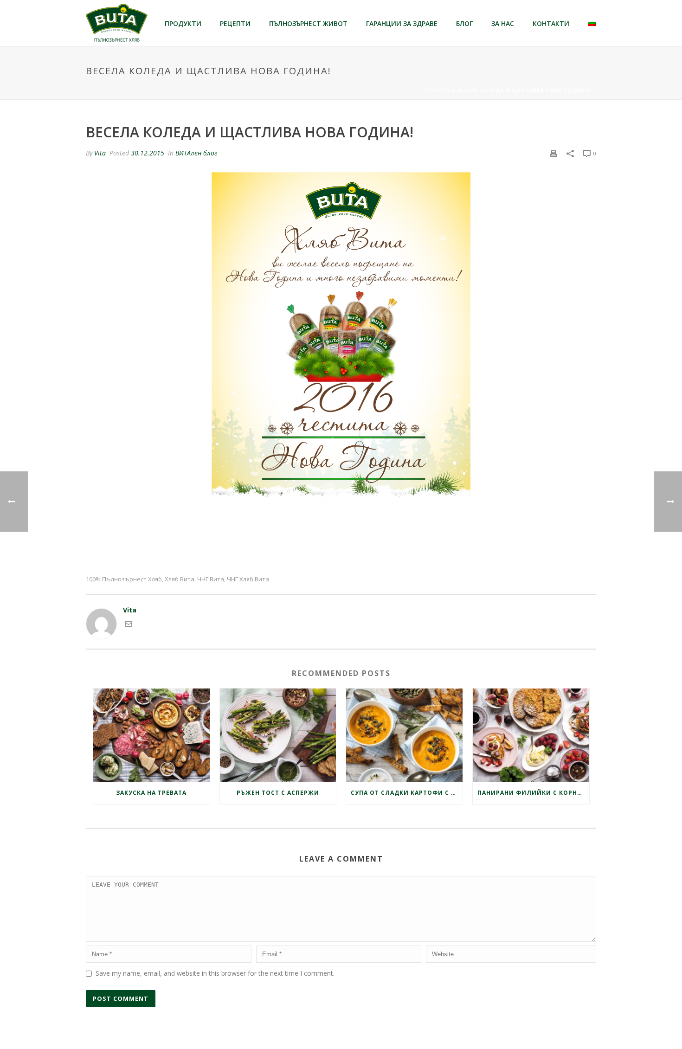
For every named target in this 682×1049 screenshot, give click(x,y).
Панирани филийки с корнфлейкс (533, 793)
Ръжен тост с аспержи (278, 793)
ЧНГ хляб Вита (248, 579)
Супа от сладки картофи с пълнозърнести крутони (407, 793)
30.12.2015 (147, 152)
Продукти (183, 23)
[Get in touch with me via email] (128, 625)
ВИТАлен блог (196, 152)
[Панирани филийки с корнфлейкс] (531, 735)
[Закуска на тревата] (151, 735)
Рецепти (235, 23)
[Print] (553, 153)
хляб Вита (179, 579)
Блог (464, 23)
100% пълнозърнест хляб (124, 579)
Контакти (551, 23)
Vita (100, 152)
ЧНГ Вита (210, 579)
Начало (438, 90)
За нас (502, 23)
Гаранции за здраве (402, 23)
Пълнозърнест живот (308, 23)
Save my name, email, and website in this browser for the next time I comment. (215, 973)
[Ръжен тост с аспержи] (278, 735)
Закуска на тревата (151, 793)
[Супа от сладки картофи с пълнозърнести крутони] (404, 735)
